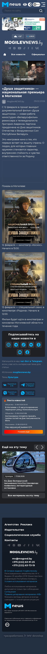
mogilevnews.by (22, 372)
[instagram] (8, 345)
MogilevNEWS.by (15, 101)
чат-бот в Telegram (31, 361)
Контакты (11, 540)
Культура (13, 377)
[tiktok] (23, 345)
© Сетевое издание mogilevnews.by (21, 571)
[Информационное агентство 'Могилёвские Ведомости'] (23, 43)
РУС (38, 4)
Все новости (18, 54)
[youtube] (20, 352)
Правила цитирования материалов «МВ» (23, 594)
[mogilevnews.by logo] (23, 552)
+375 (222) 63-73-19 (23, 565)
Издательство (14, 529)
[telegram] (16, 345)
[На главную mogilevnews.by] (11, 4)
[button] (18, 27)
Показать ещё (23, 432)
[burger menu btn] (43, 4)
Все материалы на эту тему (23, 495)
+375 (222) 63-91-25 (23, 562)
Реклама (26, 524)
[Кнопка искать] (40, 10)
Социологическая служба (22, 534)
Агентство (12, 524)
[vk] (31, 345)
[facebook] (27, 352)
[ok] (38, 345)
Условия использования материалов (21, 581)
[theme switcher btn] (30, 4)
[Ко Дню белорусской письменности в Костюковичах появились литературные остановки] (23, 462)
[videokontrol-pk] (23, 23)
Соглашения (10, 592)
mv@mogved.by (22, 558)
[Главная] (5, 54)
